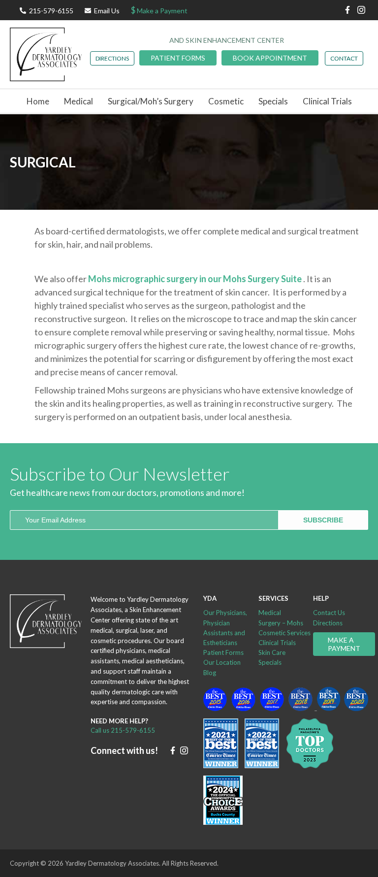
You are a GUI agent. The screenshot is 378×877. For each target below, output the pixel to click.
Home (38, 101)
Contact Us (329, 613)
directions (112, 58)
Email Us (107, 10)
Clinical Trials (327, 101)
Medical (269, 613)
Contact (344, 58)
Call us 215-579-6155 (123, 730)
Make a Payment (159, 10)
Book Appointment (270, 58)
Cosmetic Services (284, 633)
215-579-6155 (51, 10)
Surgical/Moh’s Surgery (150, 101)
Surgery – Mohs (280, 623)
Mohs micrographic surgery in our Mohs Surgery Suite (195, 278)
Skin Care (271, 652)
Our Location (222, 662)
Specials (273, 101)
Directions (328, 623)
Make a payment (344, 644)
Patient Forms (178, 58)
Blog (209, 673)
